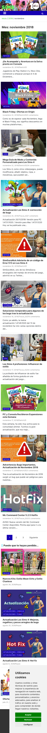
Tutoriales (7, 305)
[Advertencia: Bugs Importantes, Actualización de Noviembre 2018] (23, 448)
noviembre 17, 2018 (10, 370)
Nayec (18, 584)
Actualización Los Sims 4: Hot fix (20, 660)
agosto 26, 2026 (9, 584)
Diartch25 (23, 67)
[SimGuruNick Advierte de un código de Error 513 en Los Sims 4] (23, 243)
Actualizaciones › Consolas (13, 611)
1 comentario (33, 216)
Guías (5, 154)
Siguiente (33, 537)
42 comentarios (33, 370)
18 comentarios (34, 316)
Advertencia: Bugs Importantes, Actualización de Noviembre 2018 (20, 466)
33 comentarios (34, 518)
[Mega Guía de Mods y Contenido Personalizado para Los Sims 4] (23, 143)
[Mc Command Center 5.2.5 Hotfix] (23, 498)
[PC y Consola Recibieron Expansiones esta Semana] (23, 397)
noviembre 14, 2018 (10, 518)
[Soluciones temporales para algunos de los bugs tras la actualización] (23, 294)
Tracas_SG (23, 216)
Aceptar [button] (28, 715)
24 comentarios (33, 165)
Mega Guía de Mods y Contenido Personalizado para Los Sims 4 (20, 161)
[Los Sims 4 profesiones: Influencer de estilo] (23, 347)
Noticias (6, 56)
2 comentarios (32, 115)
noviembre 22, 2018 (10, 115)
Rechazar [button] (28, 720)
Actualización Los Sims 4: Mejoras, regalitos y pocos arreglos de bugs (21, 621)
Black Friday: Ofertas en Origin (19, 112)
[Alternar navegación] (5, 13)
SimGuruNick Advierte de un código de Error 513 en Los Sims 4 (23, 261)
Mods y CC (7, 510)
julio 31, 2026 (8, 702)
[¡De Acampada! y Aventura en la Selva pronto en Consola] (23, 44)
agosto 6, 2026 (9, 664)
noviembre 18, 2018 (10, 316)
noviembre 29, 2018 (10, 67)
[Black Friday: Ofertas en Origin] (23, 95)
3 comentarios (32, 470)
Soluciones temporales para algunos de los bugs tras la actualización (23, 312)
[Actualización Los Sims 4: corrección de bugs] (23, 193)
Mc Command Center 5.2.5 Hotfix (20, 515)
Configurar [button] (28, 725)
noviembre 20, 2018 (10, 216)
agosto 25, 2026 (9, 625)
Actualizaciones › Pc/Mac (12, 204)
